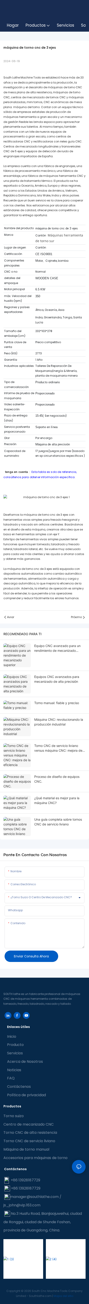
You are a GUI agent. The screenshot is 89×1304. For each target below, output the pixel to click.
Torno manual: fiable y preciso (56, 703)
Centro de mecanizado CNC (28, 1124)
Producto (15, 1044)
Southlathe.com (40, 1296)
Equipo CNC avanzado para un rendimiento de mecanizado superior (57, 648)
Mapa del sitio (63, 1296)
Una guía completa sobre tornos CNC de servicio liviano (58, 821)
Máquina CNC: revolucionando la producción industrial (58, 722)
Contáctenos (19, 1086)
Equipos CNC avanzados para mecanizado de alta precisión (56, 679)
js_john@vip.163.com (21, 1205)
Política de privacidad (26, 1095)
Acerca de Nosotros (25, 1061)
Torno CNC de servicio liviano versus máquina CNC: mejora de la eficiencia (58, 748)
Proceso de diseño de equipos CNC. (56, 779)
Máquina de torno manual (26, 1149)
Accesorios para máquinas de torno (35, 1157)
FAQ (11, 1078)
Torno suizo (13, 1116)
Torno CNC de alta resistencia (30, 1132)
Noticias (14, 1070)
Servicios (15, 1053)
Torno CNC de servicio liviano (29, 1141)
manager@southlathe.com (34, 1196)
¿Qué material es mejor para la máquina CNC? (56, 800)
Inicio (11, 1036)
